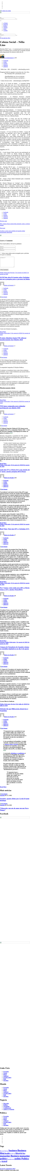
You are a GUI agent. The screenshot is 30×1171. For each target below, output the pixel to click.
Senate (5, 1073)
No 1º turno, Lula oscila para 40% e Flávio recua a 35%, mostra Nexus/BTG (14, 588)
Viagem (5, 27)
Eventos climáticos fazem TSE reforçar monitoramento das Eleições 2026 (13, 339)
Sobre (4, 29)
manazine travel (11, 1159)
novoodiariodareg (8, 57)
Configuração (7, 1108)
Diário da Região (8, 285)
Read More (3, 331)
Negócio (5, 24)
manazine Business (9, 1155)
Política (5, 26)
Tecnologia (6, 1106)
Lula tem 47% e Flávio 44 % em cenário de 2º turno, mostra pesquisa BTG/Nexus (15, 470)
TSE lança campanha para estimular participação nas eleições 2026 (12, 407)
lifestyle (19, 1153)
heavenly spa (12, 1153)
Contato (5, 30)
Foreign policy (7, 1077)
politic (18, 1158)
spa (0, 1161)
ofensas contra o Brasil (11, 744)
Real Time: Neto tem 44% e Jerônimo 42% (14, 529)
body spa (6, 1150)
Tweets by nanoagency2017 (7, 1168)
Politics (25, 1158)
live (23, 1153)
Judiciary (6, 1076)
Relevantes (7, 272)
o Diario (5, 23)
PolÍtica (5, 1105)
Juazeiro (2, 642)
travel (4, 1161)
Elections (5, 1080)
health (7, 1153)
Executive (6, 1071)
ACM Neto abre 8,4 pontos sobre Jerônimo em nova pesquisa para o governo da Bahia (15, 278)
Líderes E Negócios (8, 1109)
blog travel (2, 1150)
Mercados (6, 1103)
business (13, 1150)
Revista (12, 272)
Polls (4, 1079)
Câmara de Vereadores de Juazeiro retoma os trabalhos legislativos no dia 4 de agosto (14, 648)
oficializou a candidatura (18, 753)
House (5, 1074)
